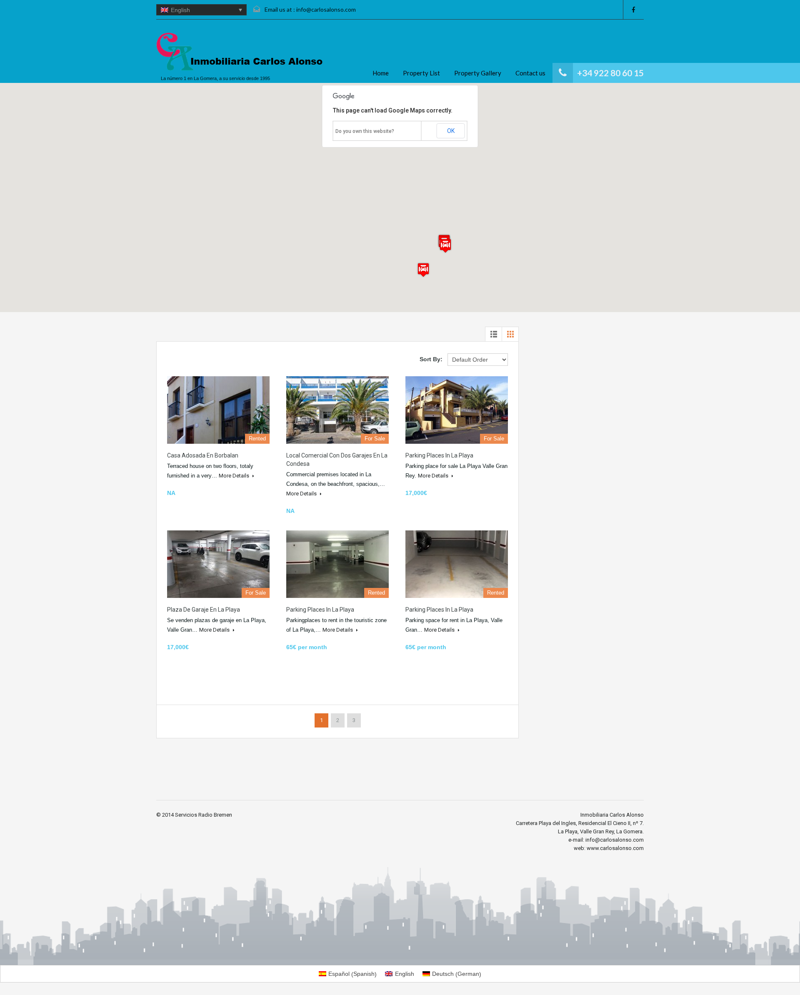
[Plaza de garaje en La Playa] (218, 564)
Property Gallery (477, 73)
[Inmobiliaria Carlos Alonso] (239, 52)
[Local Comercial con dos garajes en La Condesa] (337, 410)
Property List (421, 73)
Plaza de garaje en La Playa (203, 609)
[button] (445, 245)
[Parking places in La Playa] (456, 410)
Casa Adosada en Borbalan (202, 455)
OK (451, 131)
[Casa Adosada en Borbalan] (218, 410)
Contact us (530, 73)
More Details (234, 475)
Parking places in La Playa (439, 455)
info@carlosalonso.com (326, 9)
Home (380, 73)
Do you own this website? (364, 131)
